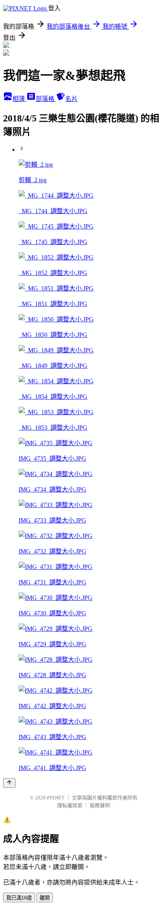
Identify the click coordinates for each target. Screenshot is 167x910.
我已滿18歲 (19, 898)
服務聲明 (100, 805)
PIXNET (55, 798)
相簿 (19, 99)
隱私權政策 (69, 805)
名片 (71, 99)
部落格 (46, 99)
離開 (45, 898)
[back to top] (9, 783)
